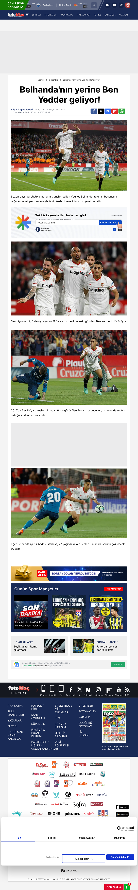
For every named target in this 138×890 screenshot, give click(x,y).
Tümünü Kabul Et (120, 857)
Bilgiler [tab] (52, 837)
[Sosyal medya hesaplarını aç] (121, 5)
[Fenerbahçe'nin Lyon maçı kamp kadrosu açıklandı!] (69, 612)
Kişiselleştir (82, 858)
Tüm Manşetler (113, 588)
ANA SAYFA (15, 705)
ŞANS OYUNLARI (38, 716)
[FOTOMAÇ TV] (107, 5)
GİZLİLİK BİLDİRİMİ (61, 734)
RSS (57, 718)
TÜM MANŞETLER (16, 713)
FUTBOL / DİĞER (37, 707)
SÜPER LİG (38, 724)
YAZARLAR (15, 720)
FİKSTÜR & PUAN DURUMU (38, 733)
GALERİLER (86, 705)
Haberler (40, 80)
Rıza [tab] (18, 837)
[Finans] (69, 573)
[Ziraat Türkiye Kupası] (127, 5)
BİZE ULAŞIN (84, 733)
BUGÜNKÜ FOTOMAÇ (85, 724)
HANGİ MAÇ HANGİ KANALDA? (15, 735)
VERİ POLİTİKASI (62, 743)
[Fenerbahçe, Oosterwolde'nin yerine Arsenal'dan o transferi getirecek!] (106, 612)
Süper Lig (53, 80)
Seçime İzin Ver (52, 857)
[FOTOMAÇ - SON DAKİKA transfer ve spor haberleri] (16, 15)
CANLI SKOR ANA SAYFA (16, 5)
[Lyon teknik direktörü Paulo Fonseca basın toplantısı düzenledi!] (31, 612)
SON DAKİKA (114, 887)
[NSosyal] (108, 111)
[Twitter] (101, 111)
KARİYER (84, 717)
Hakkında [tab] (119, 837)
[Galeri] (114, 5)
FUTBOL (13, 726)
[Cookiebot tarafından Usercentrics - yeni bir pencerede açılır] (119, 828)
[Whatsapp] (121, 111)
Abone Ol (118, 664)
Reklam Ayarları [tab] (86, 837)
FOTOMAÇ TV (87, 711)
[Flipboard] (114, 111)
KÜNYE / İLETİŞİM (60, 725)
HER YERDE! (20, 693)
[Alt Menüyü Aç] (27, 15)
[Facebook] (94, 111)
